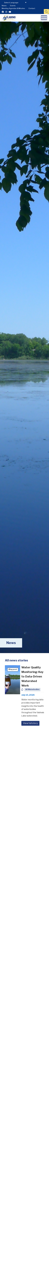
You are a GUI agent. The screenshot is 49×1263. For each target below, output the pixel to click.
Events (13, 6)
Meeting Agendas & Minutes (13, 8)
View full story (30, 723)
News (4, 6)
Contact (32, 8)
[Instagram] (6, 12)
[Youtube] (10, 12)
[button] (46, 11)
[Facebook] (3, 12)
